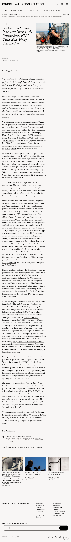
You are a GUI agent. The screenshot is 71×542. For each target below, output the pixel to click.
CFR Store (56, 509)
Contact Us (39, 511)
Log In (57, 4)
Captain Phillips (34, 167)
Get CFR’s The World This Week (14, 523)
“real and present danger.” (11, 407)
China (4, 24)
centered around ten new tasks (13, 241)
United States (12, 447)
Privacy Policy (40, 515)
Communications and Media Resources (59, 512)
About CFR (39, 503)
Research (21, 10)
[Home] (23, 4)
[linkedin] (52, 536)
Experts (30, 10)
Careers (38, 507)
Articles (4, 14)
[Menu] (67, 4)
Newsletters (57, 507)
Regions (4, 10)
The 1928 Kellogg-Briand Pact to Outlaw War (56, 473)
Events (38, 10)
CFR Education (40, 509)
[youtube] (56, 536)
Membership (57, 503)
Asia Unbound (10, 431)
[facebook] (48, 536)
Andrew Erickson (26, 79)
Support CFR (40, 505)
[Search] (62, 4)
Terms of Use (57, 515)
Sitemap (38, 517)
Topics (13, 10)
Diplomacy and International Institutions (30, 447)
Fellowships (56, 505)
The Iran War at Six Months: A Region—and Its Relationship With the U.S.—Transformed (12, 474)
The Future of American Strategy (52, 10)
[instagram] (59, 536)
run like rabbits (8, 141)
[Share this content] (66, 538)
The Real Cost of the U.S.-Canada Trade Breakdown (33, 473)
